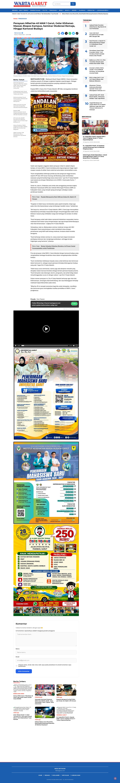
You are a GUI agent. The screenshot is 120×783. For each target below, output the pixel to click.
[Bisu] (74, 345)
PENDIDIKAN (53, 10)
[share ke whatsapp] (70, 34)
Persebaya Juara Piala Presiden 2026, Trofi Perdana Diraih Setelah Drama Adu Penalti (96, 53)
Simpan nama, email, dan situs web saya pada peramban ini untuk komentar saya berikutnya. (44, 665)
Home (40, 775)
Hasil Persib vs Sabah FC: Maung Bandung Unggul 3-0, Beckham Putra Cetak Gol (97, 43)
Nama (17, 648)
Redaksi (47, 775)
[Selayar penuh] (76, 345)
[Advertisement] (52, 748)
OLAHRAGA (82, 10)
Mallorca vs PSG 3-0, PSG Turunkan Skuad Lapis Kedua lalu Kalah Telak (97, 61)
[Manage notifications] (115, 778)
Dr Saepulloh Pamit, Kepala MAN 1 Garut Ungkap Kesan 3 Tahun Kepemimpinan (94, 138)
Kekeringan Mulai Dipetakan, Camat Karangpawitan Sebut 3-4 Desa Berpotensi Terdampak (95, 156)
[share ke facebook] (63, 34)
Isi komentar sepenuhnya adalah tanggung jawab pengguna (35, 630)
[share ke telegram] (74, 34)
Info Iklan (65, 775)
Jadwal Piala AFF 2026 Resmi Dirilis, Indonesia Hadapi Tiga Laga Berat (97, 96)
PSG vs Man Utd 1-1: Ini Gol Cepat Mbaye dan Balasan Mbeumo (96, 79)
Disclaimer (55, 775)
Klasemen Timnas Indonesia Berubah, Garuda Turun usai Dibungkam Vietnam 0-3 (97, 88)
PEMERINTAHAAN (35, 10)
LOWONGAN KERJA (102, 10)
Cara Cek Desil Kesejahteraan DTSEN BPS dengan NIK (96, 34)
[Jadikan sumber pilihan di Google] (59, 34)
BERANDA (15, 10)
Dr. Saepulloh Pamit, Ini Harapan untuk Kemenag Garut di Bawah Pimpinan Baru (93, 147)
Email (17, 656)
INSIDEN (74, 10)
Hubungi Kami (75, 775)
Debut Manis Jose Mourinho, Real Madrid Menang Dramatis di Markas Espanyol (61, 13)
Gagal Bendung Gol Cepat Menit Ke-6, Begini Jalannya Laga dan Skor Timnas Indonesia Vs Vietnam (97, 106)
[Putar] (16, 345)
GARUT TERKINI (23, 10)
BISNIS (61, 10)
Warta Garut (18, 33)
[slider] (44, 345)
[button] (46, 328)
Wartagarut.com (60, 770)
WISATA (67, 10)
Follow (74, 303)
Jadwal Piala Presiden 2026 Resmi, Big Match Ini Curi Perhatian (97, 26)
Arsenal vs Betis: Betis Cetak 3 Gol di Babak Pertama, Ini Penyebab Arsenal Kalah (96, 70)
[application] (46, 328)
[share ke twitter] (66, 34)
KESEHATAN (90, 10)
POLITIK (44, 10)
